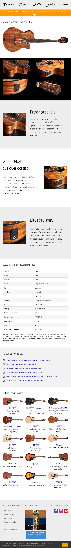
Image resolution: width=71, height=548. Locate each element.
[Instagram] (61, 511)
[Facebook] (56, 511)
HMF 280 (35, 445)
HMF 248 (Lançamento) (12, 426)
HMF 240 (12, 482)
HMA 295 (58, 445)
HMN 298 (35, 426)
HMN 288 (58, 426)
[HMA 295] (58, 438)
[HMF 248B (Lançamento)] (58, 401)
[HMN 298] (35, 420)
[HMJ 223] (35, 457)
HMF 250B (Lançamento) (35, 408)
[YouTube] (66, 511)
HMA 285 (12, 463)
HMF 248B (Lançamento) (58, 408)
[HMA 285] (13, 457)
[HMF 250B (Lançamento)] (35, 401)
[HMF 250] (13, 401)
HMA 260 (35, 482)
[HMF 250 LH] (58, 457)
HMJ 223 (35, 464)
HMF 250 (12, 408)
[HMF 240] (13, 475)
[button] (4, 39)
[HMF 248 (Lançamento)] (13, 420)
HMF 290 (12, 445)
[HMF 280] (35, 438)
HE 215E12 (58, 482)
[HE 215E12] (58, 475)
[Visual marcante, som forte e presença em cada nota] (35, 520)
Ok (65, 544)
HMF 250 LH (58, 463)
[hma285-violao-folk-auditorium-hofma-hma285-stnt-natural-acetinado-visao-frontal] (35, 39)
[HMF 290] (13, 438)
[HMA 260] (35, 476)
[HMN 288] (58, 419)
